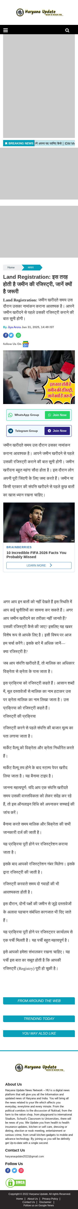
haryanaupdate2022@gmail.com (24, 1156)
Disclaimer (45, 1202)
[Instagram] (21, 1170)
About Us (13, 1084)
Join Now (59, 415)
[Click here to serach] (68, 31)
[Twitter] (14, 1170)
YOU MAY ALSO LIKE (39, 1033)
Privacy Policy (50, 1198)
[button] (5, 30)
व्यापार (31, 267)
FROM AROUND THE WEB (39, 1001)
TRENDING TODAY (39, 1019)
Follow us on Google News (39, 1205)
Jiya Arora (14, 327)
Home (11, 267)
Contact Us (15, 1150)
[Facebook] (7, 1170)
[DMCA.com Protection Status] (15, 1182)
